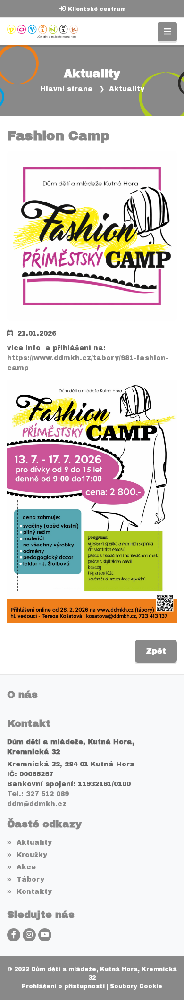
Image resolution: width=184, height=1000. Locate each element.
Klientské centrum (96, 9)
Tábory (30, 879)
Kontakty (34, 891)
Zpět (156, 651)
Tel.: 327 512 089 (38, 794)
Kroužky (32, 854)
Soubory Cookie (136, 986)
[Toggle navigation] (167, 32)
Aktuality (126, 88)
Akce (26, 867)
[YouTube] (44, 934)
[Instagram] (29, 934)
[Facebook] (13, 934)
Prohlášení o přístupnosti (63, 986)
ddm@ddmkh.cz (37, 803)
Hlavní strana (66, 88)
